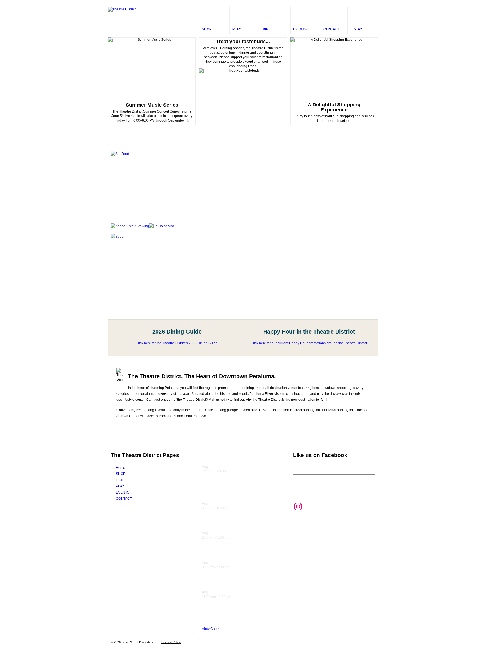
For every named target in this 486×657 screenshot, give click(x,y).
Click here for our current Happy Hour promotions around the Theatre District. (309, 343)
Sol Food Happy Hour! (228, 552)
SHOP (120, 474)
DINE (120, 480)
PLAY (120, 486)
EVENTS (122, 492)
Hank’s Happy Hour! (226, 522)
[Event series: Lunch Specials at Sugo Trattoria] (234, 471)
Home (120, 468)
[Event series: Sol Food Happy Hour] (232, 537)
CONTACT (124, 499)
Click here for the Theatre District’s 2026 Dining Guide (177, 343)
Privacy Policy (171, 642)
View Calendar (213, 629)
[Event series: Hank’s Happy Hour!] (232, 508)
